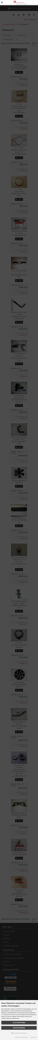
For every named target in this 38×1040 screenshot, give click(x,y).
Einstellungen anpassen (20, 1033)
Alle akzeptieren (19, 1022)
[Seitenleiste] (2, 2)
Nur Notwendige (19, 1028)
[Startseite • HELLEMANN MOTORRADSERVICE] (22, 2)
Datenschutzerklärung (21, 1037)
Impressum (33, 1037)
